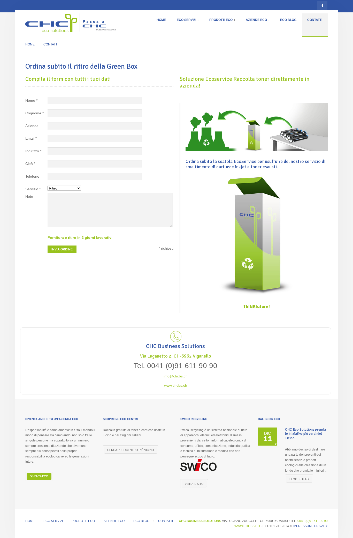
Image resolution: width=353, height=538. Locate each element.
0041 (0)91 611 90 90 (312, 521)
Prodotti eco (224, 22)
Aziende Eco (260, 22)
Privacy (321, 526)
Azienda (32, 126)
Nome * (31, 100)
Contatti (314, 20)
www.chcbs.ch (175, 385)
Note (29, 196)
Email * (31, 138)
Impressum (302, 526)
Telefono (32, 176)
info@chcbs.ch (176, 376)
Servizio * (33, 189)
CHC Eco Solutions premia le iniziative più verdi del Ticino (305, 433)
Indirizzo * (33, 151)
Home (161, 20)
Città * (30, 164)
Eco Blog (288, 20)
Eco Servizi (190, 22)
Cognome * (34, 113)
